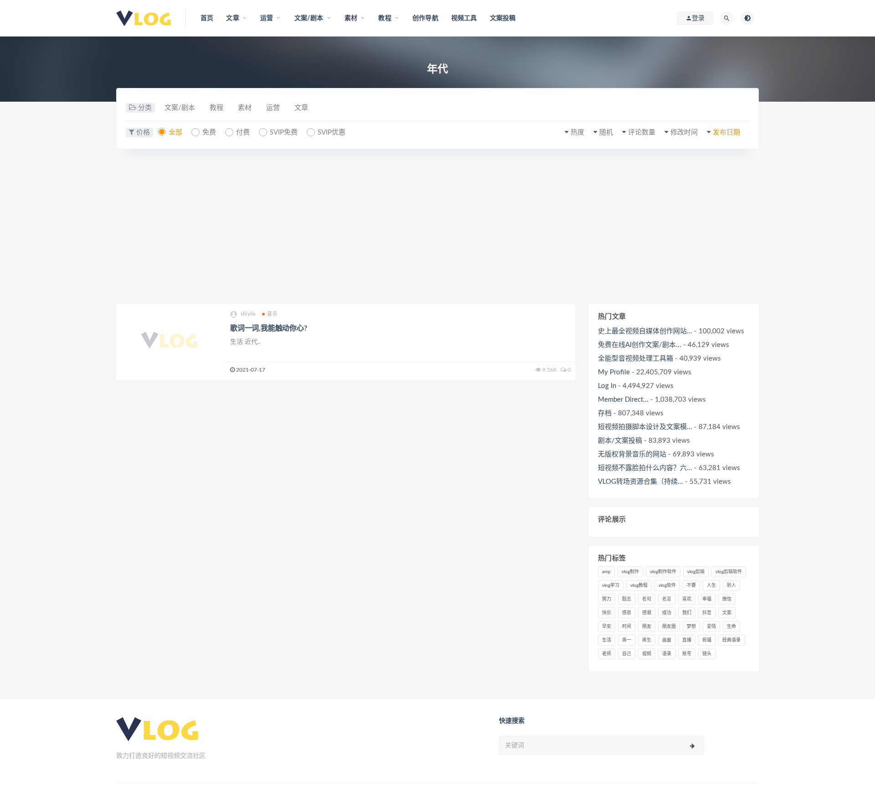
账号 (686, 654)
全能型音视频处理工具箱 (635, 358)
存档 (605, 413)
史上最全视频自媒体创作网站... (645, 331)
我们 (686, 613)
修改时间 (684, 132)
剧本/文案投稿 (620, 440)
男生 (646, 640)
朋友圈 (669, 626)
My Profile (614, 372)
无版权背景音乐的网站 (632, 454)
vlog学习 (610, 585)
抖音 (706, 613)
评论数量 (641, 132)
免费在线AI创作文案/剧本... (639, 345)
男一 (626, 640)
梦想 (691, 626)
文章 (301, 107)
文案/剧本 (180, 107)
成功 (666, 613)
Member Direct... (623, 399)
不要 (691, 585)
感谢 (646, 613)
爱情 (711, 626)
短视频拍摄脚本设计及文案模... (645, 427)
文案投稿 (503, 18)
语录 (666, 654)
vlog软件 (667, 585)
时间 (626, 626)
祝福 (706, 640)
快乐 (606, 613)
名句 (646, 599)
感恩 (626, 613)
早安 (606, 626)
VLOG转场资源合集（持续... (640, 481)
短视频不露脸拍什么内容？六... (645, 468)
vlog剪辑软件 (728, 571)
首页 (207, 18)
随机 (606, 132)
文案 (726, 613)
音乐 (272, 313)
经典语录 (731, 640)
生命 (731, 626)
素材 (245, 107)
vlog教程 (639, 585)
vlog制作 (630, 571)
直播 (686, 640)
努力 (606, 599)
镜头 (706, 654)
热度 (577, 132)
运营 (273, 107)
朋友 (646, 626)
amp (606, 571)
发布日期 (726, 132)
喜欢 (686, 599)
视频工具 (464, 18)
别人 (731, 585)
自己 (626, 654)
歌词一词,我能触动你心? (268, 328)
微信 (726, 599)
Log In (607, 386)
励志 (626, 599)
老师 (606, 654)
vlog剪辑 (696, 571)
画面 (666, 640)
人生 (711, 585)
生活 (606, 640)
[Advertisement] (437, 226)
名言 (666, 599)
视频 (646, 654)
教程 (216, 107)
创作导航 (425, 18)
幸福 (706, 599)
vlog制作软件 (663, 571)
